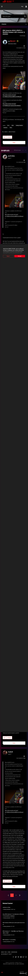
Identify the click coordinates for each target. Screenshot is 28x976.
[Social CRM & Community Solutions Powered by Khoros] (23, 972)
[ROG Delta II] (23, 150)
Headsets (4, 24)
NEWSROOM (14, 952)
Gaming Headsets (19, 125)
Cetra (8, 125)
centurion (6, 131)
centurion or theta (6, 907)
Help (22, 6)
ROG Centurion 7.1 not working (9, 939)
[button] (4, 137)
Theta (11, 127)
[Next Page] (19, 895)
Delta (13, 125)
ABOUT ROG (4, 952)
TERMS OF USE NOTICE (9, 962)
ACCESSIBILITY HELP (6, 954)
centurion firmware (11, 131)
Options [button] (26, 24)
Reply (14, 142)
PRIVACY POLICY (18, 962)
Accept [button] (19, 256)
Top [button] (2, 972)
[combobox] (14, 16)
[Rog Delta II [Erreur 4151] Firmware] (25, 150)
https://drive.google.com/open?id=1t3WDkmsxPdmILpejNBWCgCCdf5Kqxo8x (14, 216)
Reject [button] (8, 256)
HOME (9, 952)
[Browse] (2, 6)
